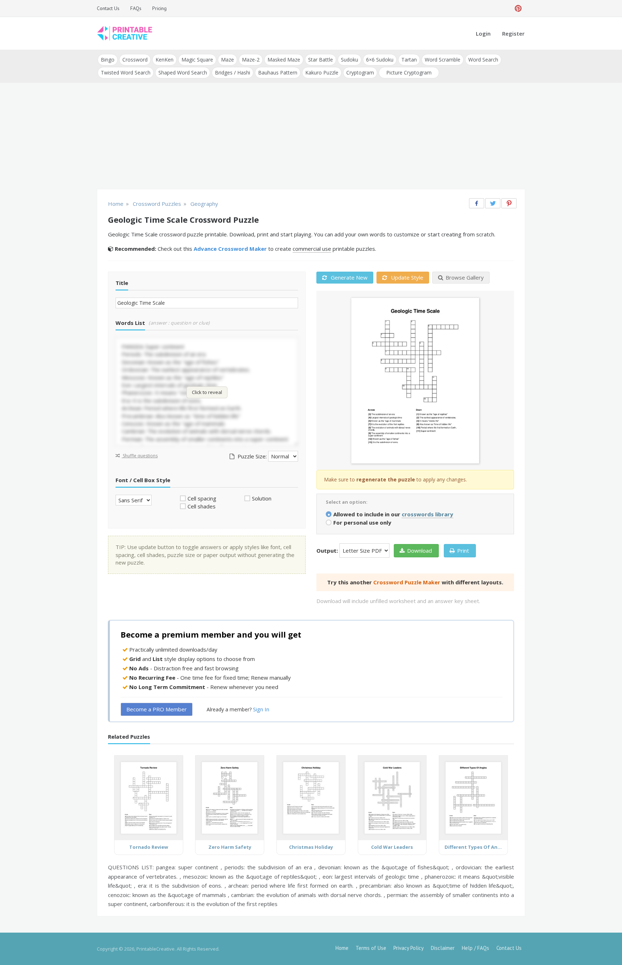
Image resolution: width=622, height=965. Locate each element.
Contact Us (108, 8)
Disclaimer (443, 947)
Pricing (159, 8)
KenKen (164, 59)
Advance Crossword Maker (230, 248)
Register (513, 33)
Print (463, 550)
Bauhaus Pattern (277, 72)
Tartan (409, 59)
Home (341, 947)
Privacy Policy (408, 947)
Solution (261, 498)
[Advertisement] (311, 136)
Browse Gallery (465, 277)
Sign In (261, 709)
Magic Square (197, 59)
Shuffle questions (140, 456)
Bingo (107, 59)
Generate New (348, 277)
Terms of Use (371, 947)
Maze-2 (251, 59)
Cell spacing (202, 498)
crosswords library (427, 514)
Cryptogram (360, 72)
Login (483, 33)
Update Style (406, 277)
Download (419, 550)
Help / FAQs (475, 947)
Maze (227, 59)
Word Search (483, 59)
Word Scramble (442, 59)
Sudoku (349, 59)
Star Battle (320, 59)
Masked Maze (283, 59)
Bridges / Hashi (232, 72)
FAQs (135, 8)
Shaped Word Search (182, 72)
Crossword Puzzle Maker (406, 582)
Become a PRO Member (156, 709)
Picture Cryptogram (409, 72)
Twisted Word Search (125, 72)
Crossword (135, 59)
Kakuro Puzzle (321, 72)
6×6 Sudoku (379, 59)
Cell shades (202, 506)
